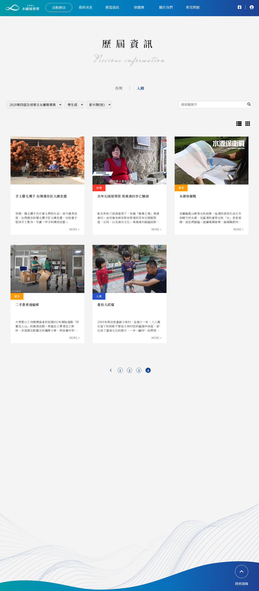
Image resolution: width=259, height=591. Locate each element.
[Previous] (111, 370)
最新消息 (85, 7)
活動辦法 (59, 7)
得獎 (118, 88)
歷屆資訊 (112, 7)
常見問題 (193, 7)
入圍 (140, 88)
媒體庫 (139, 7)
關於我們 (166, 7)
